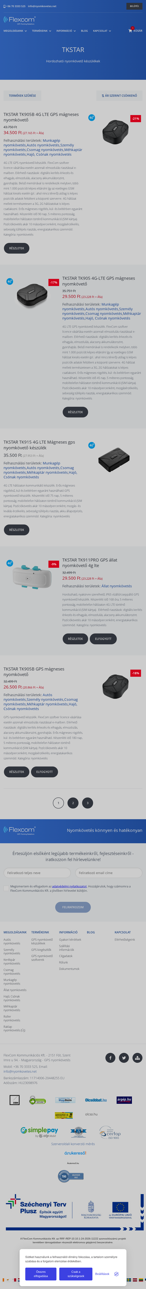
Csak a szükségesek (76, 1274)
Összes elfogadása (41, 1274)
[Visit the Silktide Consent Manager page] (116, 1274)
